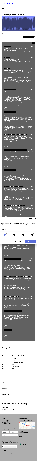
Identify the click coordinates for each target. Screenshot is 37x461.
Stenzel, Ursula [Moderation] (17, 355)
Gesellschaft (14, 360)
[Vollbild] (34, 29)
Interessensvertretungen (8, 250)
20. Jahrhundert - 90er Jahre (27, 51)
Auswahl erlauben (18, 241)
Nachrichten (7, 46)
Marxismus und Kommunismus (9, 288)
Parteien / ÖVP (24, 80)
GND (24, 355)
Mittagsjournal (15, 375)
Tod (26, 197)
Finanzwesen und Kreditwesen (10, 82)
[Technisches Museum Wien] (23, 440)
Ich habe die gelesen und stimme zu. (10, 442)
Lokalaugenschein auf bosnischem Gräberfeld (13, 186)
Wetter (6, 57)
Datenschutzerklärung (23, 433)
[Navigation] (34, 3)
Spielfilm (22, 320)
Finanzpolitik (26, 81)
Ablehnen (6, 241)
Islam (29, 197)
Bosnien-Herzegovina (18, 199)
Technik (10, 303)
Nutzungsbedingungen (23, 432)
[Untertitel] (30, 29)
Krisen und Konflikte (18, 197)
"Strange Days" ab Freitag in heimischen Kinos (13, 311)
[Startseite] (7, 3)
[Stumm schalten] (27, 29)
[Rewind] (3, 29)
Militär (5, 126)
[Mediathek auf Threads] (28, 444)
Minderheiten (6, 198)
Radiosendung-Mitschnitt (17, 51)
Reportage (13, 126)
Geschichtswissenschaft (8, 289)
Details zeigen (31, 238)
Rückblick (5, 214)
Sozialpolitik (11, 103)
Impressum (21, 431)
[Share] (25, 29)
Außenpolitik (6, 269)
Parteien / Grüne (22, 162)
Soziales (16, 162)
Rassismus (30, 250)
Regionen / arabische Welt (14, 270)
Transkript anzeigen (28, 36)
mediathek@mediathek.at (7, 423)
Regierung (8, 81)
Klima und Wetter (15, 61)
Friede (24, 268)
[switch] (14, 235)
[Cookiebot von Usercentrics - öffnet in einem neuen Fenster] (29, 218)
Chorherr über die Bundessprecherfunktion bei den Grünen (15, 149)
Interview (18, 82)
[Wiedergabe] (5, 29)
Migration (23, 250)
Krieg (13, 197)
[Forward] (7, 29)
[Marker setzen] (28, 29)
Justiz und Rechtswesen (23, 178)
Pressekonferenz (28, 161)
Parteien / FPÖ (24, 126)
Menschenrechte (17, 250)
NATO (18, 198)
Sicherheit (29, 125)
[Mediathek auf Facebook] (23, 444)
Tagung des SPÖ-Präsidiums (10, 89)
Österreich (16, 83)
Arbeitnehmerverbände (8, 105)
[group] (10, 37)
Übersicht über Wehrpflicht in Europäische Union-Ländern (15, 134)
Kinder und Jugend (7, 127)
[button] (32, 29)
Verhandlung (18, 80)
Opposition (30, 126)
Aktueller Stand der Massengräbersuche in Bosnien (14, 205)
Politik (10, 51)
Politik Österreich (12, 80)
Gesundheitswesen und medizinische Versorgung (17, 249)
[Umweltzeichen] (20, 444)
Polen (7, 290)
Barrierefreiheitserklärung (24, 435)
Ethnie (32, 197)
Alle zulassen (30, 241)
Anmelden (4, 450)
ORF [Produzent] (15, 356)
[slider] (18, 30)
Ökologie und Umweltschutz (9, 162)
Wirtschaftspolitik (19, 81)
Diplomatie (28, 268)
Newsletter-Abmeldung (23, 437)
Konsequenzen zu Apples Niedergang (11, 296)
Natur (10, 61)
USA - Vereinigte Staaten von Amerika (21, 305)
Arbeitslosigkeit (7, 179)
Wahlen (22, 161)
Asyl (15, 198)
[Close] (33, 43)
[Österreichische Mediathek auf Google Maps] (27, 425)
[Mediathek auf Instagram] (26, 444)
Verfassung (6, 268)
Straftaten (18, 248)
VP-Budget (7, 68)
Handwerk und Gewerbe (14, 178)
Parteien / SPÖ (19, 102)
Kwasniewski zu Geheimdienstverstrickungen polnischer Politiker (16, 276)
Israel (7, 270)
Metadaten (5, 397)
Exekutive (13, 127)
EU (24, 142)
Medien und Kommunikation (14, 320)
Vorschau (26, 320)
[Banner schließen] (35, 218)
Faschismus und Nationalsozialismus (10, 321)
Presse (20, 436)
